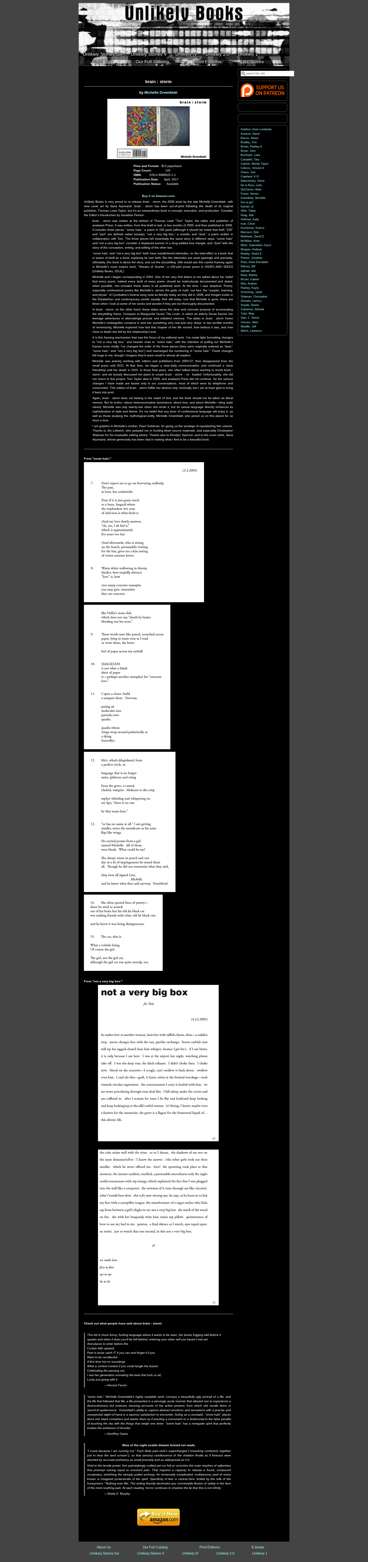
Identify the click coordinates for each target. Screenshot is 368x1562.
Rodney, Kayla (250, 287)
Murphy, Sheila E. (252, 253)
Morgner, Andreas (251, 249)
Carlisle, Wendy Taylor (254, 163)
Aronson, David (250, 133)
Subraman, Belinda (252, 309)
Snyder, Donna (250, 305)
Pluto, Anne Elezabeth (254, 262)
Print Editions (207, 61)
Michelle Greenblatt (160, 93)
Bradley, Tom (249, 142)
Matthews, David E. (253, 236)
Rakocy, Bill (248, 266)
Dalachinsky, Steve (252, 180)
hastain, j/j (247, 206)
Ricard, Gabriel (250, 279)
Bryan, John (248, 150)
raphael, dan (248, 270)
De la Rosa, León (251, 185)
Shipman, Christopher (254, 296)
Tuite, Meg (247, 313)
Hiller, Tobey (248, 210)
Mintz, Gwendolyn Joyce (256, 245)
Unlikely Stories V (149, 54)
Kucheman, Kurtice (252, 228)
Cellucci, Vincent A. (253, 168)
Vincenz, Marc (250, 322)
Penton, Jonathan (251, 257)
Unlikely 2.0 (217, 54)
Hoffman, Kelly (250, 219)
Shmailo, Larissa (251, 300)
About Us (100, 61)
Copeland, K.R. (250, 176)
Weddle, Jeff (248, 326)
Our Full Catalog (152, 61)
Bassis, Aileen (249, 138)
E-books (255, 61)
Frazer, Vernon (250, 193)
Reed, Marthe (249, 275)
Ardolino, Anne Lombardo (256, 129)
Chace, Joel (248, 172)
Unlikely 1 (248, 54)
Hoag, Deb (247, 215)
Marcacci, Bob (250, 232)
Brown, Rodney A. (252, 146)
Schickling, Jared (251, 292)
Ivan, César (248, 223)
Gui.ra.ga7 (247, 202)
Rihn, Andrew (249, 283)
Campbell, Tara (250, 159)
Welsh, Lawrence (251, 330)
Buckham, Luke (250, 155)
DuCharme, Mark (251, 189)
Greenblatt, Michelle (253, 198)
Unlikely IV (186, 54)
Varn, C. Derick (250, 317)
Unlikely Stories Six (102, 54)
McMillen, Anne (250, 240)
